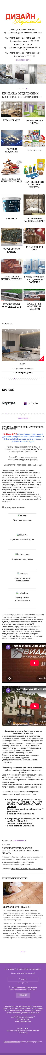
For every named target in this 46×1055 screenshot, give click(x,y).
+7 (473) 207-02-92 (25, 823)
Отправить (23, 995)
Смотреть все (18, 841)
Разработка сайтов (12, 1042)
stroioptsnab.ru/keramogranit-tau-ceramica (27, 869)
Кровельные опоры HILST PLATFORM (34, 306)
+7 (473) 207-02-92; (16, 53)
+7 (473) (37, 804)
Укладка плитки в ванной (16, 907)
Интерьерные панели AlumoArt (34, 219)
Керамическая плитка (34, 121)
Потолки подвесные (11, 150)
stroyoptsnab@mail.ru (24, 814)
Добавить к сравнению (24, 369)
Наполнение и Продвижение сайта (19, 1031)
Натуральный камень (11, 250)
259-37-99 (11, 807)
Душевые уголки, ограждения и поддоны (34, 279)
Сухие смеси (34, 150)
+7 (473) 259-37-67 (25, 804)
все (22, 952)
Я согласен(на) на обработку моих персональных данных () (23, 988)
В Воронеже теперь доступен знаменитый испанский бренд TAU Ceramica (20, 850)
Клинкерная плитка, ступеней (11, 278)
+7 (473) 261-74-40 (26, 802)
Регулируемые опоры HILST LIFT (11, 305)
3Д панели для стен (34, 248)
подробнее (31, 989)
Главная (17, 8)
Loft (22, 364)
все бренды (23, 418)
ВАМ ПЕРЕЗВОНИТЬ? (23, 60)
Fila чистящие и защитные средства (34, 184)
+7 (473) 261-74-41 (32, 38)
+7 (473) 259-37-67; (16, 38)
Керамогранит (11, 120)
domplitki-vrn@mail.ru (24, 826)
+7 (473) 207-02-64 (32, 53)
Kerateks (11, 218)
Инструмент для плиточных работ (11, 180)
